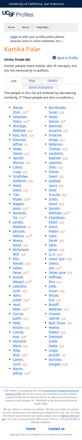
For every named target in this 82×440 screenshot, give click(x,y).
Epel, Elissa (60, 323)
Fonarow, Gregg (57, 137)
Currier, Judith (20, 316)
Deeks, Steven (21, 151)
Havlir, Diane (20, 187)
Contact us (56, 428)
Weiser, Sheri (20, 109)
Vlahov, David (56, 173)
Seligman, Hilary (20, 119)
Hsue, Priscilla (58, 192)
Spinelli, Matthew (58, 210)
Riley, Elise (19, 352)
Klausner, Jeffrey (20, 141)
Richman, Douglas (58, 361)
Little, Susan (57, 288)
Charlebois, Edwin (57, 219)
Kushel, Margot (21, 279)
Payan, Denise (56, 119)
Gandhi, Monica (21, 160)
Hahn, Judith (20, 297)
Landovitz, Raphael (58, 155)
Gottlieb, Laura (56, 183)
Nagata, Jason (20, 206)
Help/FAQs (43, 27)
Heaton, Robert (57, 329)
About (25, 27)
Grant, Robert (57, 228)
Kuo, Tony (23, 135)
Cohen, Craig (20, 169)
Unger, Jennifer (57, 352)
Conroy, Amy (19, 334)
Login (14, 37)
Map (32, 80)
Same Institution (41, 87)
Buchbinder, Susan (57, 109)
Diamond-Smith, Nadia (56, 341)
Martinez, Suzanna (58, 128)
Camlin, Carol (20, 361)
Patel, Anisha (21, 325)
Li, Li (55, 254)
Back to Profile (67, 58)
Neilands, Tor (20, 215)
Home (11, 27)
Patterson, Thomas (58, 146)
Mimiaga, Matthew (23, 128)
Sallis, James (57, 247)
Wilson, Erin (55, 297)
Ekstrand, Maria (20, 343)
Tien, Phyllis (21, 196)
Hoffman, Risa (55, 279)
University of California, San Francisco (36, 4)
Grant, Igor (60, 259)
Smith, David (56, 201)
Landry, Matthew (22, 224)
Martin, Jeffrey (21, 370)
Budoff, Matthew (58, 306)
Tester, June (60, 272)
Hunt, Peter (20, 306)
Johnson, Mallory (21, 233)
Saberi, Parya (20, 270)
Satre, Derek (56, 238)
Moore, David (20, 242)
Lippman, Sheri (56, 164)
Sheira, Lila (54, 265)
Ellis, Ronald (21, 261)
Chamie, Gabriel (57, 316)
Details (52, 80)
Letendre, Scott (20, 288)
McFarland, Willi (21, 251)
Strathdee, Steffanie (23, 178)
